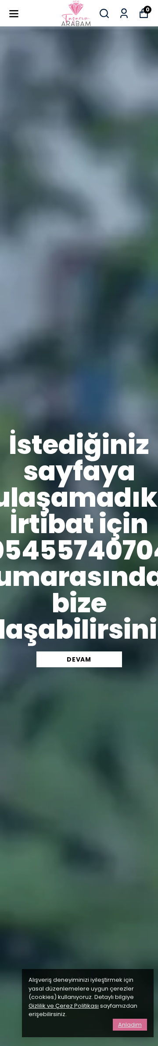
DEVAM (79, 659)
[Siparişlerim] (123, 13)
